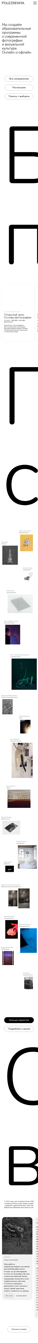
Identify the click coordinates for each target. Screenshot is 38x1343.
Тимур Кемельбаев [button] (11, 1260)
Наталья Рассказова (25, 531)
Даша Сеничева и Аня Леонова (11, 885)
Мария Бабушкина (24, 717)
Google (30, 1203)
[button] (26, 543)
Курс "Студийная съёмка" (11, 622)
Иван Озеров (8, 862)
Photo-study (17, 1203)
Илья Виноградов (9, 917)
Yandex (25, 1203)
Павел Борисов (10, 786)
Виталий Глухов (21, 842)
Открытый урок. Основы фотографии (17, 316)
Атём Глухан (4, 542)
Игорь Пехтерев (27, 568)
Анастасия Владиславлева (9, 696)
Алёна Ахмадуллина (25, 925)
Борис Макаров (15, 740)
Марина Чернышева (7, 948)
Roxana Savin (11, 591)
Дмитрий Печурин (6, 818)
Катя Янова (28, 973)
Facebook (8, 1205)
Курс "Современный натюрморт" (19, 655)
